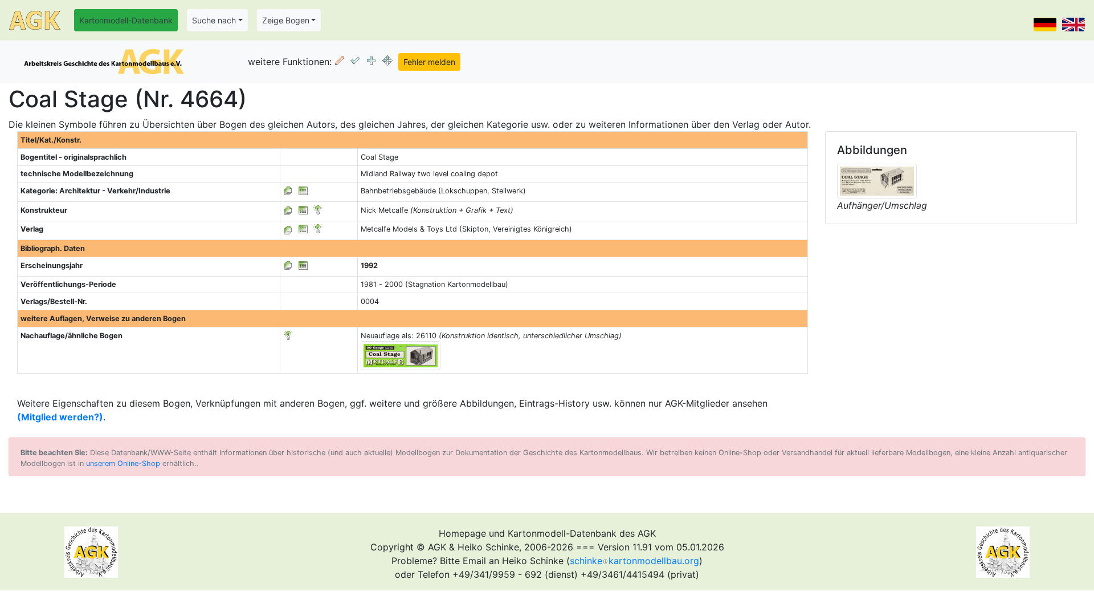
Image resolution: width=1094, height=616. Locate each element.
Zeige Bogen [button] (285, 20)
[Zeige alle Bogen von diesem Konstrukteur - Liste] (288, 210)
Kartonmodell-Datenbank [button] (126, 20)
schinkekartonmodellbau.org (634, 560)
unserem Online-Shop (123, 463)
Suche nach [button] (214, 20)
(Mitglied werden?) (60, 417)
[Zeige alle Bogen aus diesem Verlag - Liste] (288, 229)
